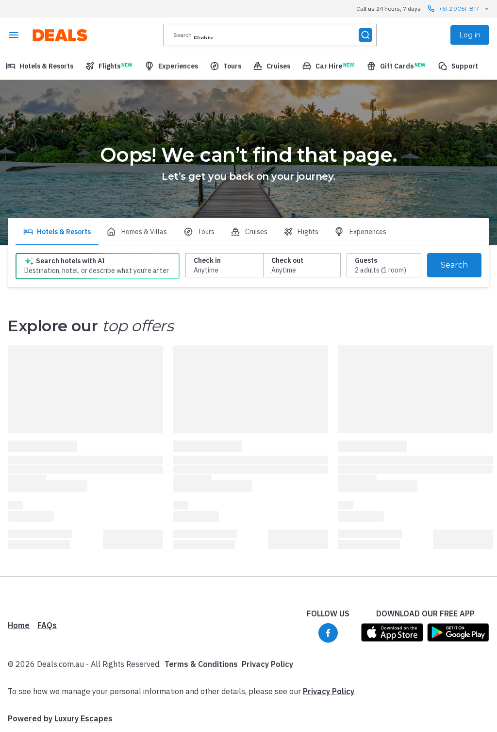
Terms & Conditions (201, 664)
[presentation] (270, 35)
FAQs (47, 625)
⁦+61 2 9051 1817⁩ (459, 8)
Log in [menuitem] (469, 35)
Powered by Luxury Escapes (60, 718)
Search (454, 265)
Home (19, 625)
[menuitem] (39, 66)
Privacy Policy (267, 664)
